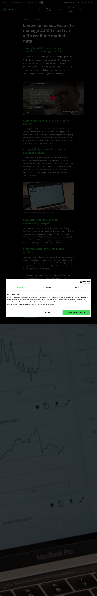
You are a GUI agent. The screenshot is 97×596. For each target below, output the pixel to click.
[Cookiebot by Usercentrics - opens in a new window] (81, 282)
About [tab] (77, 287)
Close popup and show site (76, 312)
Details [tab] (48, 287)
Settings (47, 312)
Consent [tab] (20, 287)
